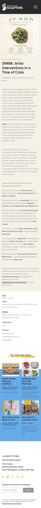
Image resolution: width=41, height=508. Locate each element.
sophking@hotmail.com (11, 337)
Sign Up (28, 490)
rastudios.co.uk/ (8, 333)
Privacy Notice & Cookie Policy (12, 503)
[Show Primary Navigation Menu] (35, 7)
